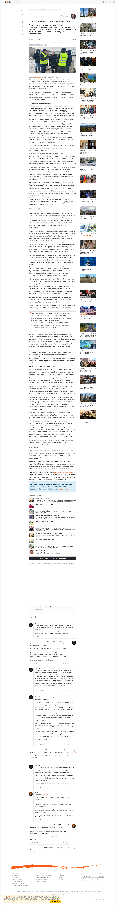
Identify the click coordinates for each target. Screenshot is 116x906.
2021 (56, 9)
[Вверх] (22, 34)
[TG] (22, 10)
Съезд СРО (55, 42)
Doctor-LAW (38, 793)
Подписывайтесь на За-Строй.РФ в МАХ (51, 558)
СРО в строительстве (46, 42)
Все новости (15, 875)
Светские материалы (17, 881)
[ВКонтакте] (93, 879)
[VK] (22, 18)
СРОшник (47, 750)
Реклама (61, 879)
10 (89, 33)
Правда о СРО (33, 44)
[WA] (22, 14)
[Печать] (22, 26)
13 (90, 17)
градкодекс (62, 42)
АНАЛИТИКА (66, 1)
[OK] (22, 22)
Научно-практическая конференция (63, 472)
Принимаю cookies (55, 901)
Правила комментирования (42, 877)
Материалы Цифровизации (18, 883)
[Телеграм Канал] (97, 879)
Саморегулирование (34, 42)
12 (59, 9)
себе (68, 824)
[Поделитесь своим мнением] (52, 610)
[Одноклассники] (88, 879)
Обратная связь (93, 883)
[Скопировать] (64, 663)
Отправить (32, 617)
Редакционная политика (41, 879)
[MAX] (83, 879)
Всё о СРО (40, 44)
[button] (2, 2)
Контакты (61, 877)
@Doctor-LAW (65, 847)
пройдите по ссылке (63, 489)
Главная (32, 9)
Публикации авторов (17, 877)
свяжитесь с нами (38, 77)
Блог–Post (50, 9)
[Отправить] (22, 30)
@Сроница (66, 641)
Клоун (48, 641)
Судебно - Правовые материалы (20, 885)
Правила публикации (40, 881)
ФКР (45, 44)
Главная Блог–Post (41, 9)
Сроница (37, 624)
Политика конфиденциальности (43, 875)
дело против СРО (48, 794)
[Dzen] (102, 879)
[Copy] (68, 636)
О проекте (61, 875)
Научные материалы (17, 879)
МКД (68, 42)
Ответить (72, 636)
